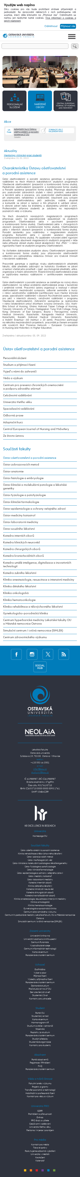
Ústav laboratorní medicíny (20, 522)
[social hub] (40, 666)
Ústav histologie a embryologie (23, 478)
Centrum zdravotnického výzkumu (25, 637)
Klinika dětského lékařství (19, 586)
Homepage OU (40, 836)
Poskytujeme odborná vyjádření (40, 1151)
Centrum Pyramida (40, 942)
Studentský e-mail (40, 1016)
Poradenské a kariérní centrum (40, 955)
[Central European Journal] (66, 101)
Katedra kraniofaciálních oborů (23, 555)
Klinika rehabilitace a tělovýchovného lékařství (33, 606)
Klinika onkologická (16, 593)
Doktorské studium (40, 986)
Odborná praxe (13, 415)
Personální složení (14, 358)
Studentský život (40, 995)
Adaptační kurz (13, 422)
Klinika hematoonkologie (19, 600)
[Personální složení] (14, 101)
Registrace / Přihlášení (40, 1063)
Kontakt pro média (40, 1145)
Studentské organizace (40, 1042)
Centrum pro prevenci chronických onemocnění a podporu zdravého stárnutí (33, 387)
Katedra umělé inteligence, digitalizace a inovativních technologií (37, 564)
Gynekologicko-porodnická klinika (25, 613)
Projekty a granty (40, 1087)
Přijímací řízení (40, 976)
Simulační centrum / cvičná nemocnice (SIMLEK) (33, 630)
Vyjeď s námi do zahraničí (19, 371)
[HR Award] (40, 816)
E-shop (40, 1118)
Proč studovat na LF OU (40, 989)
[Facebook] (16, 654)
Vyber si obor (40, 973)
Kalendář (40, 1161)
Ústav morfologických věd (40, 860)
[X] (47, 654)
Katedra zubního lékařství (19, 573)
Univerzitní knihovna (40, 936)
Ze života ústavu (13, 435)
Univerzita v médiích (40, 1154)
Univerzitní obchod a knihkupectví (40, 939)
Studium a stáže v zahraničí (40, 1026)
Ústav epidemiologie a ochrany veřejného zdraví (34, 508)
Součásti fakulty (17, 449)
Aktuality (10, 151)
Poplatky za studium (40, 1033)
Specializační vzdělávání (18, 408)
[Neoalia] (40, 733)
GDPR (40, 1111)
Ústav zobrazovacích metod (21, 464)
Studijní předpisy (40, 1039)
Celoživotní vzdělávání (17, 395)
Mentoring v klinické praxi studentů (23, 155)
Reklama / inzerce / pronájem (40, 1130)
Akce (7, 121)
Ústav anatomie (13, 471)
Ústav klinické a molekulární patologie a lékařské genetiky (35, 487)
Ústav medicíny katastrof (19, 515)
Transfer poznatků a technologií (40, 1090)
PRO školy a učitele (40, 1121)
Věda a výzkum (13, 378)
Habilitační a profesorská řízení (40, 1093)
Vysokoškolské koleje (40, 946)
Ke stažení (40, 1158)
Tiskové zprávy (40, 1148)
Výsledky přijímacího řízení (40, 979)
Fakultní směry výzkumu (40, 1084)
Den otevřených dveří (40, 992)
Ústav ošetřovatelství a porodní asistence (38, 349)
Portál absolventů (40, 1060)
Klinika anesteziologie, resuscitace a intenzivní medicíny (38, 579)
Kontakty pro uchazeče (40, 999)
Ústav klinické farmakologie (21, 502)
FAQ (40, 1066)
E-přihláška (40, 970)
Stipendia (40, 1029)
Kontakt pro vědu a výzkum (40, 1097)
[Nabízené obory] (40, 101)
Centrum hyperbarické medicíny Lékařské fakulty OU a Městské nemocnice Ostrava (37, 622)
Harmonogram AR (40, 1023)
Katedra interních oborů (18, 535)
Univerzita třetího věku (17, 402)
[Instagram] (32, 654)
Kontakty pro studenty (40, 1045)
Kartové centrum (40, 952)
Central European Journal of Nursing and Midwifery (36, 429)
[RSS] (63, 654)
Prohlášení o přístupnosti (40, 1114)
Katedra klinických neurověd (21, 542)
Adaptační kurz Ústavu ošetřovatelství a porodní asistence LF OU (26, 132)
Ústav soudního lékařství (19, 528)
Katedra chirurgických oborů (21, 549)
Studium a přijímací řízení (19, 364)
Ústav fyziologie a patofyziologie (24, 495)
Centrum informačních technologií (40, 949)
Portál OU (40, 1013)
